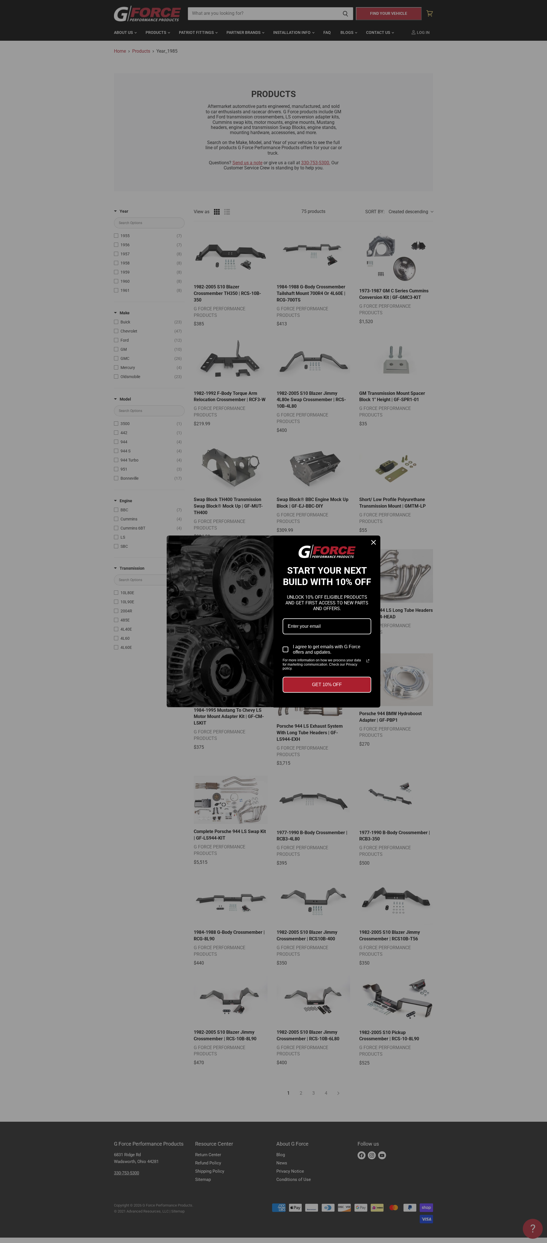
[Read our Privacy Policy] (367, 660)
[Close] (373, 542)
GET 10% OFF (327, 684)
